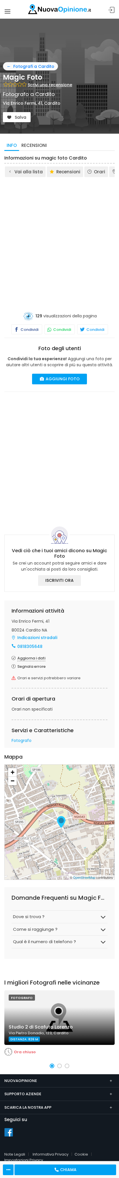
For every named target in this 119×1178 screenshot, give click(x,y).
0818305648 (29, 646)
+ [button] (12, 772)
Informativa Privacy (50, 1154)
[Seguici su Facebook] (8, 1132)
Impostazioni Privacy (23, 1160)
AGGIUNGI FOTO (62, 379)
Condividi (29, 329)
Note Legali (14, 1154)
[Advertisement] (59, 240)
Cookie (81, 1154)
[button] (52, 1066)
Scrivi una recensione (50, 85)
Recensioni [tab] (34, 145)
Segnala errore (31, 666)
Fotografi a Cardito (33, 66)
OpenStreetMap (84, 877)
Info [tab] (12, 145)
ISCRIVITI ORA (59, 580)
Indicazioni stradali (37, 637)
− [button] (12, 780)
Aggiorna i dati (31, 658)
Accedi (111, 10)
